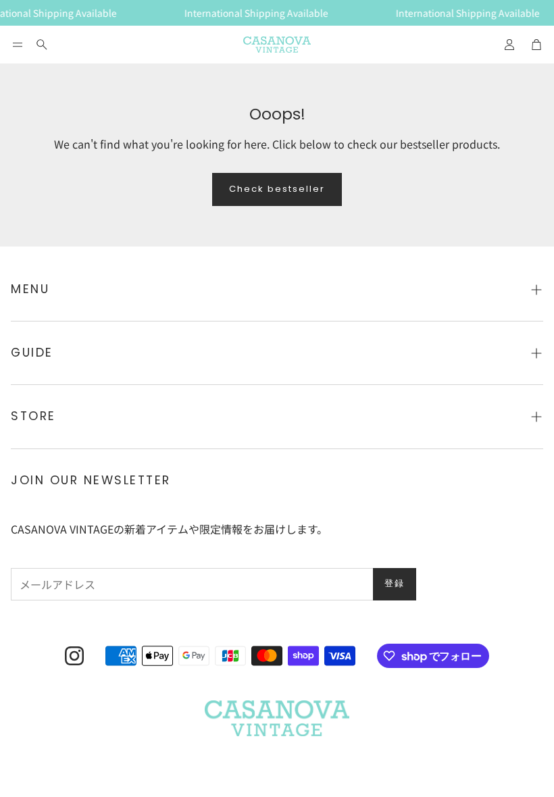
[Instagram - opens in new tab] (74, 655)
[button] (17, 44)
